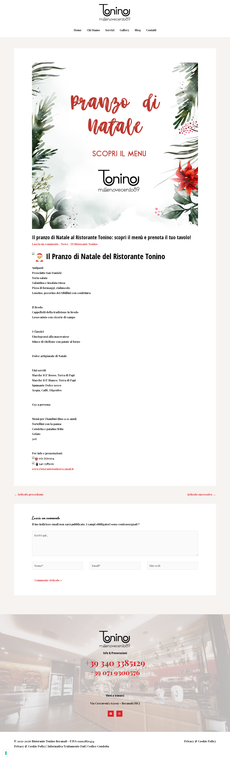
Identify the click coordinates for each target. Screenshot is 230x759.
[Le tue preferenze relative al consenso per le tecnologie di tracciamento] (6, 753)
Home (77, 30)
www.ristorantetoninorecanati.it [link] (53, 469)
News (64, 244)
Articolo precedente (28, 494)
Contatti (151, 30)
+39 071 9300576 (115, 672)
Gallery (124, 30)
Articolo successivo (201, 494)
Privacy (19, 746)
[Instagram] (119, 714)
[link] (139, 256)
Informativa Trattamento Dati (67, 746)
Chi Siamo (93, 30)
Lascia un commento (45, 244)
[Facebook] (111, 714)
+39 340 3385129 (115, 662)
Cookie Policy (37, 746)
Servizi (109, 30)
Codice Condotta (98, 746)
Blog (138, 30)
